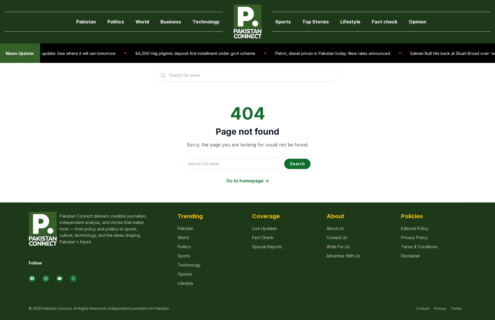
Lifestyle (350, 22)
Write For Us (338, 246)
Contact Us (337, 237)
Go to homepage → (247, 181)
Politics (115, 22)
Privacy (440, 308)
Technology (206, 22)
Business (170, 22)
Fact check (384, 22)
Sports (283, 22)
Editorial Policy (415, 228)
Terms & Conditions (419, 246)
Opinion (417, 22)
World (142, 22)
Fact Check (263, 237)
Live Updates (264, 228)
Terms (456, 308)
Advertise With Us (343, 255)
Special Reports (267, 246)
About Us (335, 228)
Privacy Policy (414, 237)
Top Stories (315, 22)
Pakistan (86, 22)
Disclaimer (410, 255)
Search (297, 163)
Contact (422, 308)
